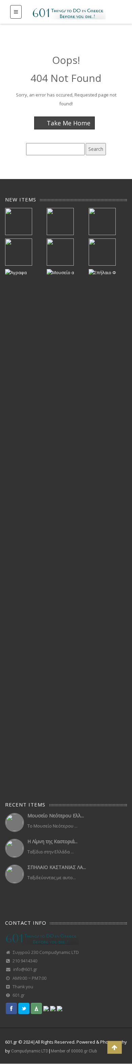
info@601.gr (25, 969)
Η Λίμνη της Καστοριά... (52, 841)
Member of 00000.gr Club (74, 1051)
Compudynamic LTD (29, 1051)
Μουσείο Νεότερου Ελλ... (55, 815)
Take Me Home (67, 123)
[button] (114, 1047)
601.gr (19, 995)
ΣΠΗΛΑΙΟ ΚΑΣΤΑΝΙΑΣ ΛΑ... (56, 867)
